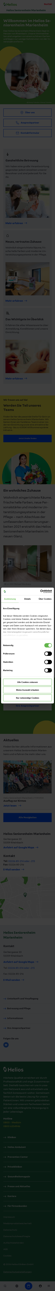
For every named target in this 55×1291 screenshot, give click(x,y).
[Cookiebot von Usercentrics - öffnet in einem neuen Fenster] (40, 591)
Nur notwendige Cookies (27, 698)
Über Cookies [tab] (45, 599)
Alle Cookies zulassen (27, 682)
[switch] (48, 653)
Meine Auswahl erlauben (27, 690)
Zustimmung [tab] (10, 599)
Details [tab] (27, 599)
